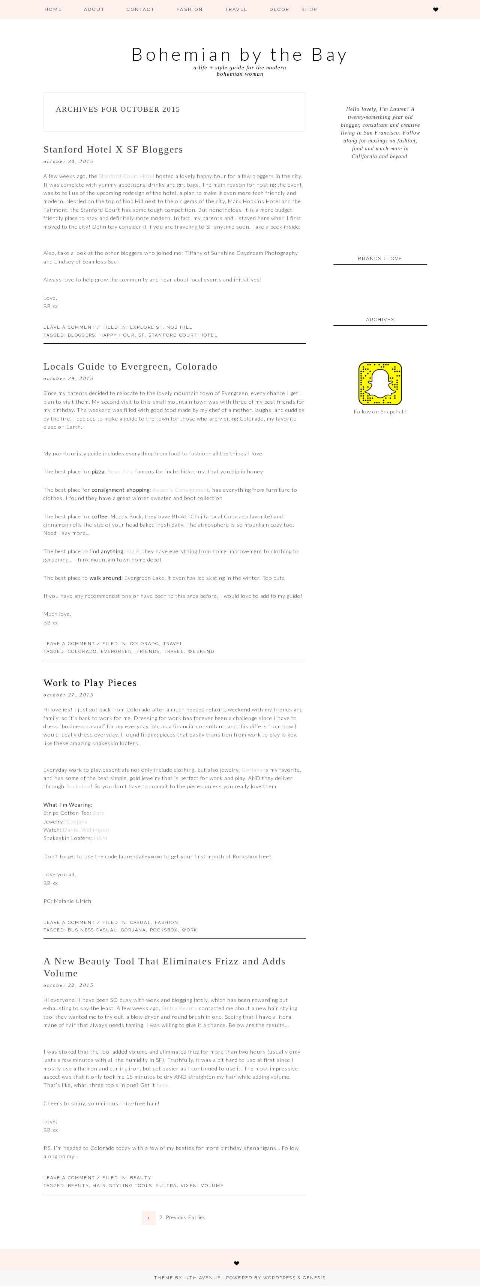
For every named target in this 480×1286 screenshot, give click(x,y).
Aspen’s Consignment (181, 490)
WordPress (279, 1278)
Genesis (314, 1278)
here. (163, 1085)
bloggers (82, 335)
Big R (133, 551)
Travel (173, 643)
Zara (99, 813)
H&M (100, 838)
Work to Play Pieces (90, 682)
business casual (92, 930)
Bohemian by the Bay (240, 53)
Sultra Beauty (180, 1008)
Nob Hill (179, 327)
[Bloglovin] (438, 9)
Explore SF (146, 327)
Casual (140, 922)
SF (142, 335)
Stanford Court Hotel (126, 176)
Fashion (166, 922)
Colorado (144, 643)
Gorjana (252, 770)
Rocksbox (78, 786)
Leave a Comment (69, 922)
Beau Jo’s (120, 471)
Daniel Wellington (86, 829)
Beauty (141, 1177)
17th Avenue (202, 1278)
